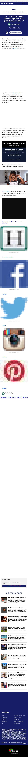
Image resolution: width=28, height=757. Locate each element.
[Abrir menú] (2, 3)
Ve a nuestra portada (7, 257)
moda (9, 397)
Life (14, 10)
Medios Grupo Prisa (14, 753)
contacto (4, 719)
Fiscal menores (18, 0)
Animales (7, 12)
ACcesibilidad (17, 723)
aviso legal (16, 719)
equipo (3, 715)
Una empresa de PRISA (14, 750)
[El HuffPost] (8, 3)
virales (19, 397)
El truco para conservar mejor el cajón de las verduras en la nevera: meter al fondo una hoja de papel (17, 657)
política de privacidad (18, 721)
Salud (4, 12)
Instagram (4, 357)
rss (2, 723)
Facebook (4, 294)
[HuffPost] (6, 712)
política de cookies (18, 717)
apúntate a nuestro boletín (14, 585)
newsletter (4, 721)
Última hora (23, 3)
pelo (14, 397)
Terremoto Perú (25, 0)
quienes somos (5, 717)
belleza (25, 397)
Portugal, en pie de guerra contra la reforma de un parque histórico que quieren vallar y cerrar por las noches (17, 629)
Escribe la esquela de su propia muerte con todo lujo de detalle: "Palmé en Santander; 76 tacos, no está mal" (17, 666)
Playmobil (14, 48)
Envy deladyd (16, 93)
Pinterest (4, 388)
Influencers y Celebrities (23, 12)
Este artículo (5, 191)
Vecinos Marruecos (10, 0)
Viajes (15, 12)
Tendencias (4, 397)
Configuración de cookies (19, 715)
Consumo (12, 12)
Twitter (4, 325)
